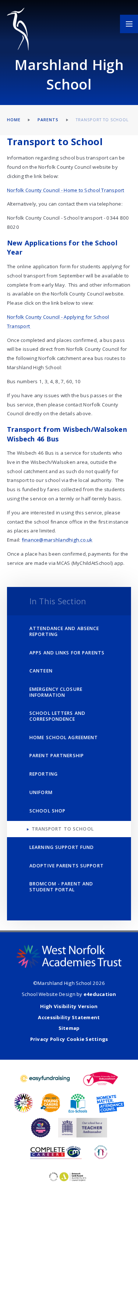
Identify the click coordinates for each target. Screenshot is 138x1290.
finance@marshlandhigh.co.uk (57, 539)
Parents (48, 119)
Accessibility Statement (69, 1017)
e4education (100, 994)
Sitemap (69, 1028)
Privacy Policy (48, 1039)
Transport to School (102, 119)
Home (14, 119)
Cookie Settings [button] (87, 1039)
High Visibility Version (69, 1006)
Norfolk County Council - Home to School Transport (65, 190)
